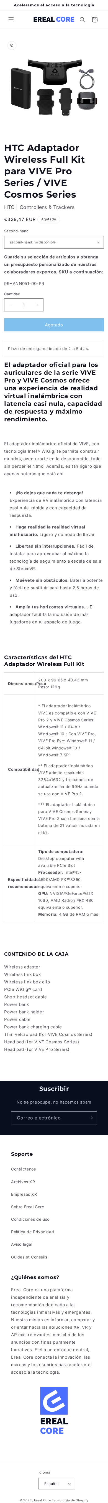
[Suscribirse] (90, 1117)
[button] (11, 20)
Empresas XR (24, 1194)
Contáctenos (23, 1169)
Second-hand (16, 231)
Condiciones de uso (30, 1219)
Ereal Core (42, 1500)
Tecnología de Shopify (70, 1500)
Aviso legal (21, 1244)
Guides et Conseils (29, 1257)
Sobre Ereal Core (27, 1206)
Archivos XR (23, 1181)
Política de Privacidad (32, 1231)
